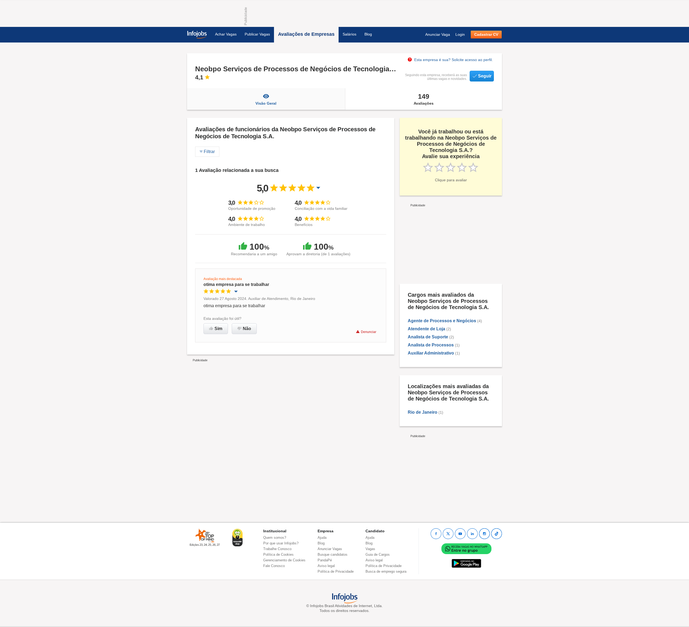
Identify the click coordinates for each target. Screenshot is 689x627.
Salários (349, 34)
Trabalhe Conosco (277, 549)
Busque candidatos (332, 554)
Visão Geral (265, 103)
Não (247, 328)
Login (460, 34)
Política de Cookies (278, 554)
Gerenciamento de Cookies (284, 560)
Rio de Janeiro (422, 412)
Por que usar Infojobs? (280, 543)
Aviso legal (326, 566)
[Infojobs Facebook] (436, 533)
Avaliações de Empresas (306, 34)
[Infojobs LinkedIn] (472, 533)
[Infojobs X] (448, 533)
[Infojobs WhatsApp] (466, 548)
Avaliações (424, 99)
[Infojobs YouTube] (460, 533)
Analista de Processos (431, 345)
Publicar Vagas (257, 34)
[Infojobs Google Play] (466, 563)
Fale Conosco (274, 566)
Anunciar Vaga (437, 34)
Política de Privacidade (336, 571)
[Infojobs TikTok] (496, 533)
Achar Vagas (226, 34)
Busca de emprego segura (385, 571)
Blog (368, 34)
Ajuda (322, 538)
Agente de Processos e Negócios (442, 320)
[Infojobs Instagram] (484, 533)
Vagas (370, 549)
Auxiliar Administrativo (431, 353)
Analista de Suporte (428, 337)
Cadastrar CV (486, 34)
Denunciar (368, 332)
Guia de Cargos (377, 554)
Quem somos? (274, 538)
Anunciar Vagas (330, 549)
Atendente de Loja (426, 329)
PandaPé (325, 560)
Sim (218, 328)
